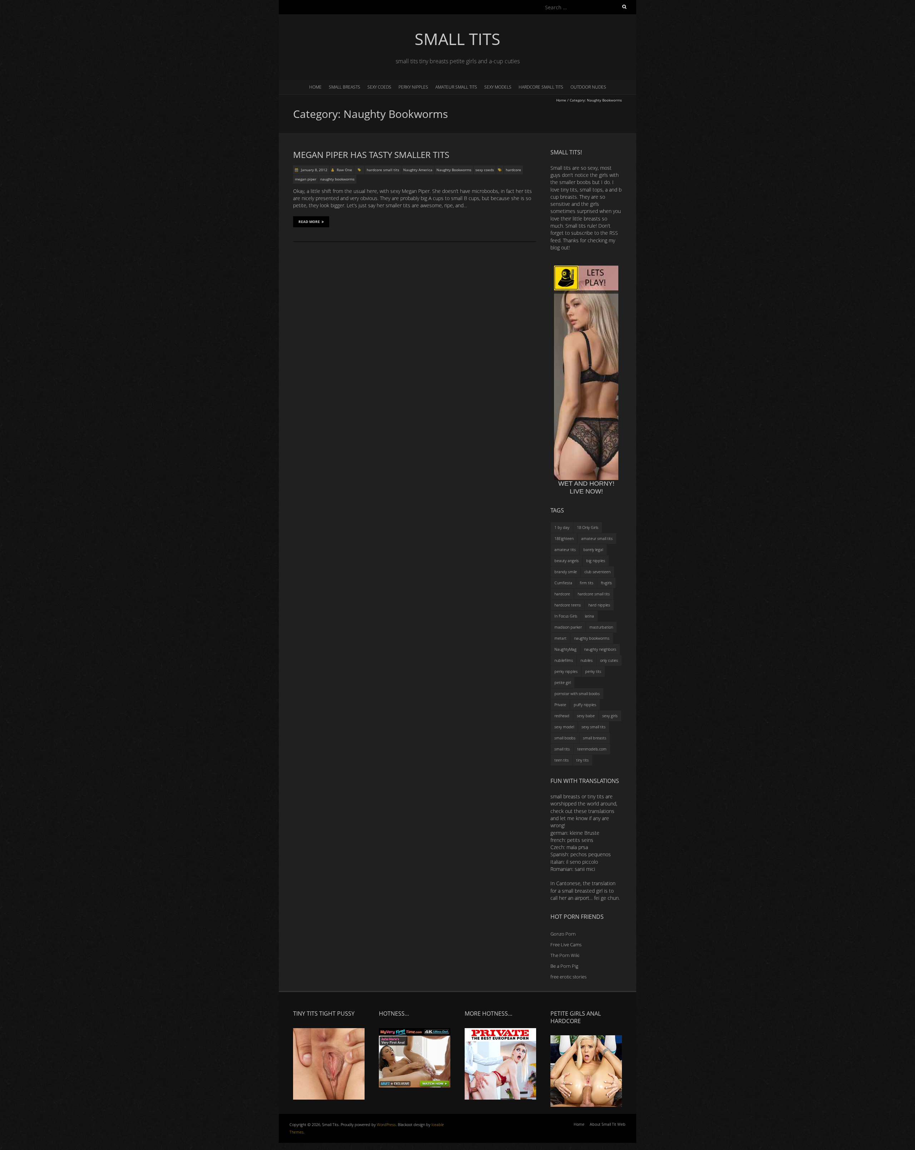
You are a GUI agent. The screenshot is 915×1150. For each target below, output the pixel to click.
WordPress (386, 1124)
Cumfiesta (563, 582)
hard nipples (599, 605)
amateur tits (565, 549)
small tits (562, 749)
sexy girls (610, 715)
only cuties (609, 660)
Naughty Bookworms (453, 169)
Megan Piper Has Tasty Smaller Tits (371, 154)
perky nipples (413, 87)
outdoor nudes (588, 87)
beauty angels (566, 560)
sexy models (497, 87)
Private (560, 704)
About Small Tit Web (607, 1124)
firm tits (586, 582)
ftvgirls (606, 582)
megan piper (305, 179)
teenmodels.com (592, 749)
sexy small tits (593, 726)
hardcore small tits (541, 87)
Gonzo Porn (563, 934)
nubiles (586, 660)
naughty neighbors (600, 649)
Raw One (344, 169)
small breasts (344, 87)
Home (315, 87)
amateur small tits (456, 87)
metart (560, 638)
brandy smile (565, 571)
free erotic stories (568, 976)
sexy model (564, 726)
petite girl (562, 682)
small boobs (564, 737)
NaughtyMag (565, 649)
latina (589, 616)
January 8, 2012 (313, 169)
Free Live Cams (566, 944)
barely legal (593, 549)
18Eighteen (564, 538)
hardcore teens (567, 605)
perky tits (593, 671)
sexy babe (586, 715)
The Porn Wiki (564, 955)
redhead (561, 715)
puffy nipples (585, 704)
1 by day (561, 527)
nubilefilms (563, 660)
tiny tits (582, 760)
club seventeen (597, 571)
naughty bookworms (337, 179)
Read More (309, 221)
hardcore (513, 169)
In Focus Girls (565, 616)
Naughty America (417, 169)
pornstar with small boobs (577, 693)
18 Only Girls (587, 527)
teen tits (561, 760)
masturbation (601, 627)
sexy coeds (379, 87)
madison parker (568, 627)
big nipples (595, 560)
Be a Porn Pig (564, 966)
